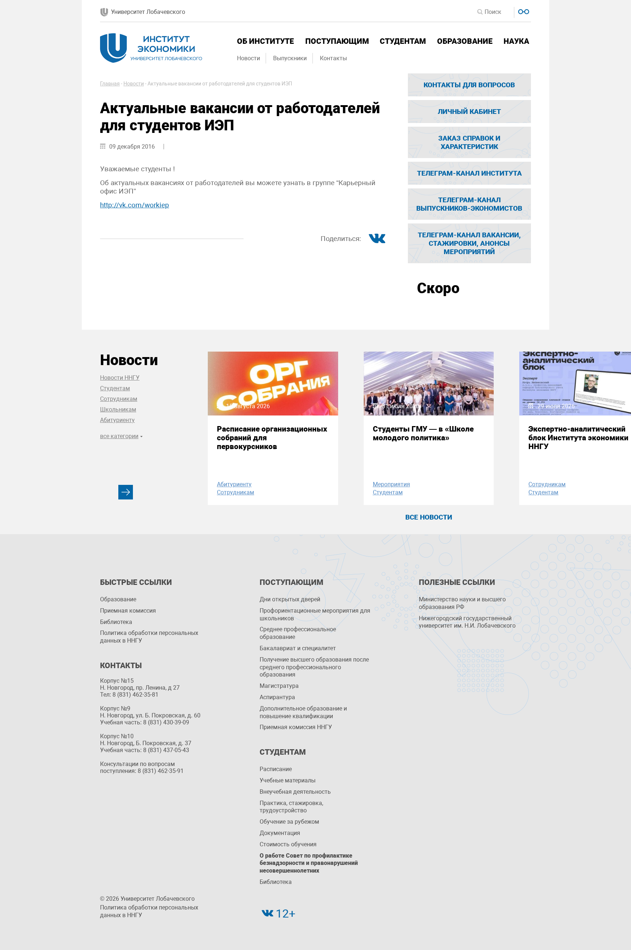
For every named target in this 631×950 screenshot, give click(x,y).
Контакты (333, 58)
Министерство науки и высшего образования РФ (462, 603)
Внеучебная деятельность (295, 791)
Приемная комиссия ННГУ (296, 727)
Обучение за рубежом (289, 821)
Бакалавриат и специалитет (298, 648)
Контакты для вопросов (469, 85)
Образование (465, 41)
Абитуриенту (117, 420)
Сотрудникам (118, 398)
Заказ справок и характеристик (469, 142)
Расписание (276, 769)
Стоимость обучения (288, 844)
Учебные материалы (288, 780)
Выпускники (290, 58)
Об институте (265, 41)
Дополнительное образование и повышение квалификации (303, 712)
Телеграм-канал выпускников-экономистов (469, 204)
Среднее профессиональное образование (298, 633)
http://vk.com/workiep (134, 205)
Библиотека (116, 621)
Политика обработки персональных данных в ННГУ (149, 636)
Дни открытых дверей (290, 599)
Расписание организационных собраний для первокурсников (272, 438)
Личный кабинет (469, 111)
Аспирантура (277, 697)
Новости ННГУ (119, 377)
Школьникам (118, 409)
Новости (248, 58)
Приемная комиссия (128, 610)
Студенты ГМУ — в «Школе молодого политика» (423, 433)
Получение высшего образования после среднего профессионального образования (314, 667)
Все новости (428, 517)
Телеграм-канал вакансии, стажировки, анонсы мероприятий (469, 243)
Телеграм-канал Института (469, 173)
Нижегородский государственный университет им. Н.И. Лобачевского (467, 622)
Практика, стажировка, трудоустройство (291, 807)
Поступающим (337, 41)
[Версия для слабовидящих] (523, 10)
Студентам (403, 41)
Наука (516, 41)
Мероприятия (391, 484)
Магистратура (279, 685)
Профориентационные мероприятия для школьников (315, 614)
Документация (280, 833)
